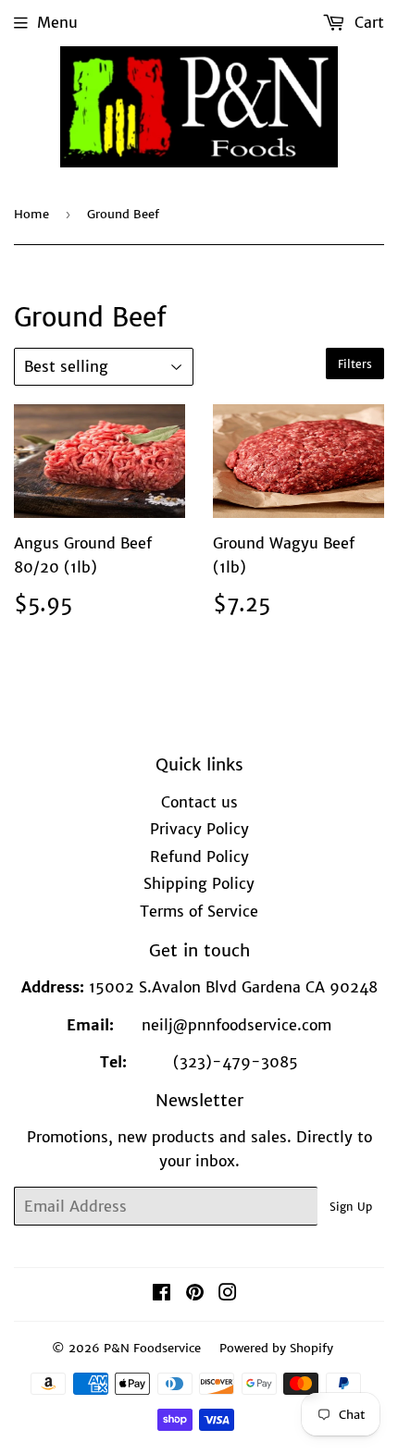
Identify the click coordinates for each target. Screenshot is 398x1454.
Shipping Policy (199, 883)
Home (31, 214)
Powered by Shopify (276, 1348)
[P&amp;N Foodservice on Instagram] (227, 1294)
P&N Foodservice (152, 1348)
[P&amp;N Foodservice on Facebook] (161, 1294)
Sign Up (351, 1207)
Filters (355, 364)
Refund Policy (199, 856)
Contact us (199, 802)
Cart (367, 22)
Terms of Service (199, 911)
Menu (57, 22)
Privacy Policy (199, 828)
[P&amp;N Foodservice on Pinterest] (195, 1294)
